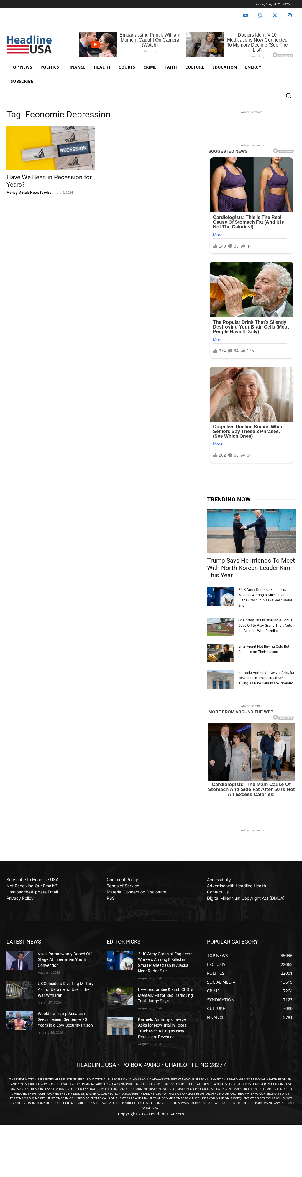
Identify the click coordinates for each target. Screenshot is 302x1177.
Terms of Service (123, 885)
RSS (111, 898)
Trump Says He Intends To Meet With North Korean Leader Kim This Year (251, 568)
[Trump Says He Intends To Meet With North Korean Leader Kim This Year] (251, 531)
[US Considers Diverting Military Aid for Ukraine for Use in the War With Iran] (19, 990)
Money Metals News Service (29, 192)
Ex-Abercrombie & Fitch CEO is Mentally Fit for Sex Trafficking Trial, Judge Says (165, 995)
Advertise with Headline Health (236, 885)
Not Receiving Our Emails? (31, 885)
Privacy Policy (20, 898)
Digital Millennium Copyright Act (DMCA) (246, 898)
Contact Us (218, 891)
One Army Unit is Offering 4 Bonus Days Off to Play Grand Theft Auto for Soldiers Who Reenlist (265, 625)
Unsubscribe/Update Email (32, 891)
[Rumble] (260, 15)
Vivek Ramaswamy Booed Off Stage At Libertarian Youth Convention (65, 959)
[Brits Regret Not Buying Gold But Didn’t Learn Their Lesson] (220, 653)
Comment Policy (122, 879)
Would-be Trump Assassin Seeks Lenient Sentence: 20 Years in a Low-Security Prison (65, 1019)
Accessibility (219, 879)
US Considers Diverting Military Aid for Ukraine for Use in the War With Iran (65, 989)
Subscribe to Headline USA (32, 879)
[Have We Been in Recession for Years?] (50, 148)
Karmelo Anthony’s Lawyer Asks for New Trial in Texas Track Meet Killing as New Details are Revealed (266, 678)
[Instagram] (290, 15)
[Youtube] (245, 15)
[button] (288, 95)
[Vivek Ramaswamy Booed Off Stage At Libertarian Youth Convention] (19, 960)
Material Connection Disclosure (136, 891)
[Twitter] (275, 15)
